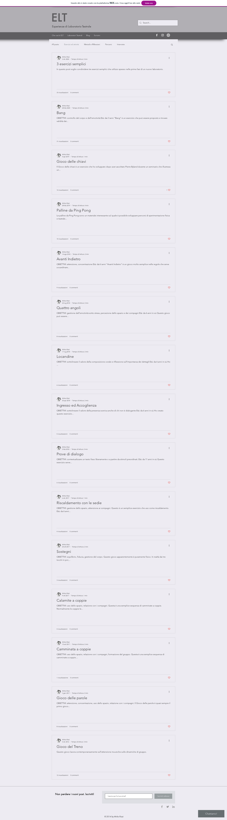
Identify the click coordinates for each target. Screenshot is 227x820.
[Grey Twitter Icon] (167, 806)
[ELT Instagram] (162, 35)
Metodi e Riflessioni (92, 44)
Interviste (121, 44)
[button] (172, 44)
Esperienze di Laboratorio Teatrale (71, 26)
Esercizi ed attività (71, 44)
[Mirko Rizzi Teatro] (168, 35)
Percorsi (108, 44)
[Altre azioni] (170, 57)
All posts (55, 44)
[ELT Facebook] (156, 35)
